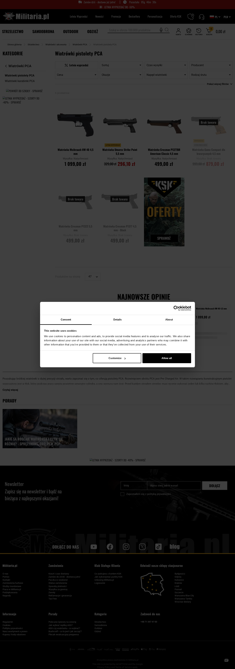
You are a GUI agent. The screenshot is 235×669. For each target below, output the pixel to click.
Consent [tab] (66, 319)
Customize (115, 358)
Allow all (167, 358)
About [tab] (169, 319)
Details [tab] (117, 319)
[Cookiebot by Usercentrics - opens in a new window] (176, 308)
